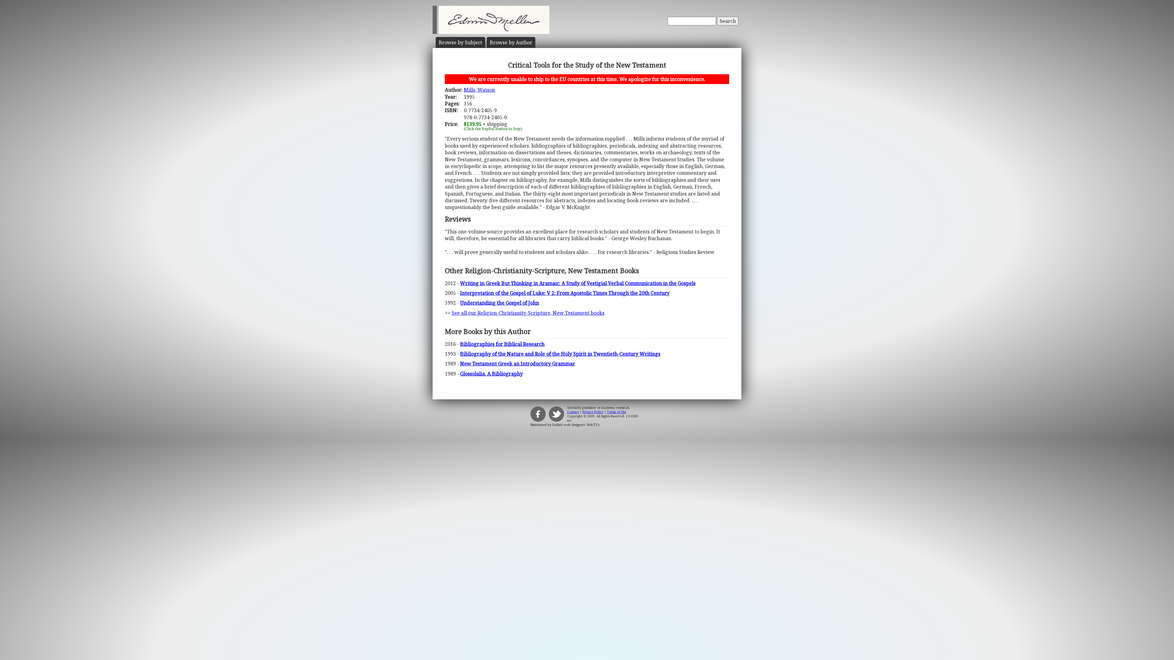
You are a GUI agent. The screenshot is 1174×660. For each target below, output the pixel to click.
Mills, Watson (479, 89)
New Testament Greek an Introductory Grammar (517, 363)
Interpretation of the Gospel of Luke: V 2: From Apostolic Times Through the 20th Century (565, 293)
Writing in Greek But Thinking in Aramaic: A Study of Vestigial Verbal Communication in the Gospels (578, 283)
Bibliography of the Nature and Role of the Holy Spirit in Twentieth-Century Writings (560, 353)
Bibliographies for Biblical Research (502, 344)
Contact (573, 412)
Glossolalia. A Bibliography (491, 373)
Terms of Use (616, 412)
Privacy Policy (593, 412)
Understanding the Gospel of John (499, 302)
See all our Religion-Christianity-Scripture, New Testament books (528, 313)
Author (511, 42)
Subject (460, 42)
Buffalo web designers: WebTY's (575, 425)
